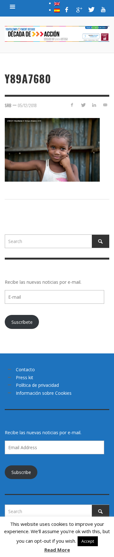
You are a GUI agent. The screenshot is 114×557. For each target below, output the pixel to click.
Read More (57, 550)
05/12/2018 (27, 105)
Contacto (25, 369)
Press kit (24, 377)
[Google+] (79, 9)
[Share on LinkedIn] (94, 104)
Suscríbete (22, 322)
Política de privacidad (37, 385)
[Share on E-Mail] (105, 104)
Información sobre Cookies (44, 393)
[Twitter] (91, 9)
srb (8, 105)
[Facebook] (67, 9)
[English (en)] (57, 3)
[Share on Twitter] (83, 104)
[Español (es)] (57, 10)
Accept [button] (87, 541)
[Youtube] (103, 9)
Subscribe (21, 472)
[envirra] (13, 6)
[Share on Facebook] (72, 104)
